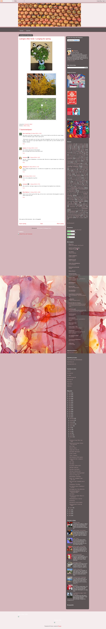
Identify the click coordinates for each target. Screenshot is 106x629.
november (72, 420)
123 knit (69, 371)
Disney (81, 155)
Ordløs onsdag (26, 125)
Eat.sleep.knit (70, 373)
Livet (85, 183)
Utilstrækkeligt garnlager (76, 215)
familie (78, 161)
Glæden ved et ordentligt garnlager (77, 171)
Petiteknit (77, 197)
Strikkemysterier (81, 206)
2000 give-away (76, 522)
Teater (78, 212)
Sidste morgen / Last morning (79, 530)
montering (81, 186)
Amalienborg (72, 500)
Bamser (84, 151)
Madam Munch (72, 271)
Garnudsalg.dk (82, 169)
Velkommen (85, 215)
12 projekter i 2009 (71, 144)
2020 (85, 146)
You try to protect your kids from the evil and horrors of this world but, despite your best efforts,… (77, 305)
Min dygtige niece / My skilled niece (77, 489)
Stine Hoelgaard (72, 205)
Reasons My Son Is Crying (75, 302)
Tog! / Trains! (76, 538)
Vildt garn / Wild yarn (74, 467)
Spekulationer (70, 204)
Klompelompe (73, 179)
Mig (68, 186)
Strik (78, 205)
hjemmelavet (78, 174)
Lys (73, 185)
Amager (85, 148)
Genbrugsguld (72, 317)
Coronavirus (80, 153)
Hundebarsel (71, 315)
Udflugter (81, 213)
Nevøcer (72, 191)
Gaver (68, 170)
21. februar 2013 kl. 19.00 (34, 192)
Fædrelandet (83, 165)
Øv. (87, 217)
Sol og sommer (72, 202)
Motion (86, 186)
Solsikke (70, 268)
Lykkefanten (79, 184)
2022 (72, 147)
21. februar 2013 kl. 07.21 (34, 184)
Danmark (84, 154)
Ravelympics (83, 198)
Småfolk (81, 201)
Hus (68, 175)
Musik (68, 188)
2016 (68, 146)
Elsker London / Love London (79, 546)
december (72, 418)
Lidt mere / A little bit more (75, 471)
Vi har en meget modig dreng (74, 274)
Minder (77, 186)
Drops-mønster (70, 157)
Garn (77, 168)
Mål (77, 189)
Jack (76, 178)
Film (74, 162)
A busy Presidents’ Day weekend (75, 327)
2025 (85, 147)
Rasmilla (86, 197)
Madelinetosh (78, 185)
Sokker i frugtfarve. (72, 260)
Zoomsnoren (71, 330)
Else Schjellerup (76, 159)
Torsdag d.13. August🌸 (73, 249)
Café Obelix (72, 494)
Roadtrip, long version (77, 569)
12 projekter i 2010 (82, 144)
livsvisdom (69, 184)
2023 (77, 147)
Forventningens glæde (74, 163)
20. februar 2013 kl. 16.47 (34, 157)
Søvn (83, 211)
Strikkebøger (85, 205)
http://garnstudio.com (71, 364)
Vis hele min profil (71, 60)
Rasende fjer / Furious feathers (76, 502)
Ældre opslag (60, 223)
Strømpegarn (76, 208)
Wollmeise (70, 217)
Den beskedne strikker (74, 335)
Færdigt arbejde (72, 166)
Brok (76, 152)
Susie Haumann (74, 210)
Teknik (81, 212)
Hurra (84, 174)
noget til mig (86, 191)
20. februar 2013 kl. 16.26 (32, 148)
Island (73, 178)
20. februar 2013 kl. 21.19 (30, 176)
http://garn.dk (70, 379)
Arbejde (82, 150)
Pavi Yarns (69, 381)
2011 (70, 511)
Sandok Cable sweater (71, 232)
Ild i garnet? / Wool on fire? (75, 465)
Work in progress (80, 217)
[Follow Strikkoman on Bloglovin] (73, 41)
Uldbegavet (25, 166)
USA (68, 215)
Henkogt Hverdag (72, 273)
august (71, 425)
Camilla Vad (69, 153)
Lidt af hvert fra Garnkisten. (75, 339)
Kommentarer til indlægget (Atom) (44, 228)
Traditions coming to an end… (74, 300)
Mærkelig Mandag (77, 188)
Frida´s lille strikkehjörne (74, 263)
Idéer (78, 176)
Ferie (68, 162)
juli (70, 427)
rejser (72, 199)
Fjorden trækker (72, 256)
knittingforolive (80, 179)
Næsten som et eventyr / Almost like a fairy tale (76, 444)
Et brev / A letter (73, 453)
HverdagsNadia (72, 290)
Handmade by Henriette (74, 267)
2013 (70, 416)
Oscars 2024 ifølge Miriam (74, 287)
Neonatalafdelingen (84, 189)
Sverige (79, 210)
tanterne (24, 148)
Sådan (87, 211)
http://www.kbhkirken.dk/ (72, 352)
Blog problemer (72, 340)
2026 (68, 148)
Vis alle (86, 346)
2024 (81, 147)
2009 (78, 145)
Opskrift (74, 194)
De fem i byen (72, 277)
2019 (81, 146)
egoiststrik (69, 158)
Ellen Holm (69, 159)
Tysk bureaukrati (72, 291)
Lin (23, 176)
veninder (71, 216)
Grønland (79, 173)
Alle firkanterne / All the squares (76, 457)
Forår (84, 163)
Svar (24, 143)
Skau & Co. (71, 244)
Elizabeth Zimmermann (81, 158)
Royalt (79, 199)
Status (86, 204)
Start (41, 223)
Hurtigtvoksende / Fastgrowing (79, 577)
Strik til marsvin (72, 314)
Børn (85, 152)
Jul (80, 178)
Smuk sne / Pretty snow (75, 474)
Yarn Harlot (71, 251)
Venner (77, 216)
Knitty (86, 179)
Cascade (74, 153)
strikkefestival (72, 206)
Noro (75, 192)
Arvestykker (69, 151)
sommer (84, 202)
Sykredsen (85, 210)
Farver (85, 161)
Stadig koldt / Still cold (74, 449)
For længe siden (80, 162)
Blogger (59, 626)
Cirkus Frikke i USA (73, 326)
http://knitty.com (70, 361)
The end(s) (72, 463)
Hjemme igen (71, 283)
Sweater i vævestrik (71, 235)
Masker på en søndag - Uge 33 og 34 (76, 245)
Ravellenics (71, 198)
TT (85, 212)
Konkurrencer (79, 180)
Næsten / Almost (73, 448)
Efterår (84, 157)
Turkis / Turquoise (73, 455)
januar (71, 507)
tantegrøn (73, 212)
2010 (81, 145)
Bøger (80, 152)
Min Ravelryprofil (70, 223)
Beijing (68, 152)
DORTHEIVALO (72, 282)
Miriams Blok (72, 286)
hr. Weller (69, 375)
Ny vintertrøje (71, 336)
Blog (73, 152)
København (82, 182)
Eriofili (84, 159)
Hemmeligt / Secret (77, 562)
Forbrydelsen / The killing (75, 484)
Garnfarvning (73, 169)
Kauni (68, 179)
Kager (85, 178)
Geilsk (75, 170)
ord (79, 194)
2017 (72, 146)
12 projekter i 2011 (71, 145)
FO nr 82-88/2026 (72, 264)
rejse (68, 199)
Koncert (73, 180)
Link (80, 183)
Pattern (85, 195)
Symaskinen (72, 211)
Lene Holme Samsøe (72, 183)
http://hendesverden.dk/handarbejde (74, 359)
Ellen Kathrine (26, 192)
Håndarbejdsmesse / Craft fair (76, 498)
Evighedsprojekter (71, 161)
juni (71, 429)
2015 (85, 145)
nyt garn (84, 192)
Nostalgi (80, 192)
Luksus (73, 184)
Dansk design (70, 155)
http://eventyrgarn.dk (71, 377)
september (72, 423)
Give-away (80, 170)
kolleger (68, 180)
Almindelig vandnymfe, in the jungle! (74, 229)
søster (79, 211)
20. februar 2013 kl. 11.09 (36, 133)
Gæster (84, 173)
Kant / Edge (72, 446)
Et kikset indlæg (72, 344)
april (71, 433)
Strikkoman (25, 5)
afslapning (74, 148)
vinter (84, 216)
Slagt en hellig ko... (73, 255)
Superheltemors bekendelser (75, 294)
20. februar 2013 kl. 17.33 (33, 166)
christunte (25, 157)
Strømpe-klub (69, 208)
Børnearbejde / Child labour (75, 476)
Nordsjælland (70, 192)
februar (71, 436)
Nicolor (81, 191)
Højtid (85, 175)
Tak (69, 212)
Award (74, 151)
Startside (21, 30)
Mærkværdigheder (71, 189)
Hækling (78, 175)
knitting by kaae (72, 309)
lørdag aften (71, 324)
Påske (82, 197)
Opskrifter (28, 30)
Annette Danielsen (72, 150)
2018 (77, 146)
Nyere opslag (22, 223)
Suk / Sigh (72, 461)
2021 (68, 147)
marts (71, 434)
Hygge (72, 175)
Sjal (73, 201)
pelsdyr (68, 197)
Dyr (79, 157)
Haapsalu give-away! (77, 554)
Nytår (68, 194)
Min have (72, 186)
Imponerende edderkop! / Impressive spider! (75, 491)
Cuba (87, 153)
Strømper (84, 208)
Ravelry (77, 198)
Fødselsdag (85, 166)
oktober (71, 422)
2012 (70, 510)
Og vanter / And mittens (74, 469)
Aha (81, 148)
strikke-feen (71, 343)
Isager (68, 178)
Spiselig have (80, 204)
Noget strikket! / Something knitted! (77, 472)
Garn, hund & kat (26, 133)
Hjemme (69, 174)
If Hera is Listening (72, 253)
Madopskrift (84, 185)
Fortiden (86, 162)
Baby (78, 151)
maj (71, 431)
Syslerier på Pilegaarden (74, 248)
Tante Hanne (69, 383)
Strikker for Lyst (72, 259)
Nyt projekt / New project (75, 451)
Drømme (76, 157)
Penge (72, 197)
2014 (70, 415)
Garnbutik (85, 168)
